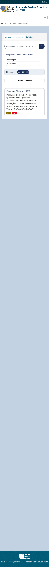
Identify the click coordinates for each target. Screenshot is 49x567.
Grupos (8, 23)
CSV (8, 113)
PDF (14, 113)
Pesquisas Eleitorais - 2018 (18, 91)
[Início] (2, 23)
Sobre (30, 37)
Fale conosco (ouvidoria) (11, 561)
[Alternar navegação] (45, 17)
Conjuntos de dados (15, 37)
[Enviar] (41, 46)
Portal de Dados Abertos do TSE (31, 9)
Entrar (44, 2)
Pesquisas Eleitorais (20, 23)
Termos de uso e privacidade (36, 561)
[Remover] (27, 72)
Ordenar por (11, 60)
